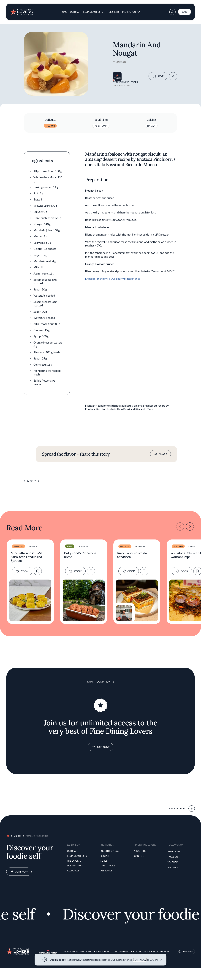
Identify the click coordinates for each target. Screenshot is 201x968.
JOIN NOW (139, 959)
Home (63, 11)
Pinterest (173, 867)
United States (187, 951)
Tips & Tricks (107, 865)
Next (190, 526)
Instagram (174, 851)
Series (103, 861)
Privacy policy (103, 951)
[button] (172, 12)
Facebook (173, 857)
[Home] (21, 10)
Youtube (173, 862)
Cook (24, 571)
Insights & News (109, 851)
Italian (151, 125)
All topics (106, 870)
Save (160, 76)
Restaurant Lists (93, 11)
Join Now (103, 746)
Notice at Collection (156, 951)
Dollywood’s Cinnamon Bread (80, 555)
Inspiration (129, 11)
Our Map (75, 11)
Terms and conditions (77, 951)
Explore (17, 835)
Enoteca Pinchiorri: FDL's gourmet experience (112, 278)
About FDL (140, 851)
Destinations (75, 865)
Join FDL (139, 856)
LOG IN (153, 959)
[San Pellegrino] (48, 953)
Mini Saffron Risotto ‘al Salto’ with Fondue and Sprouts (26, 556)
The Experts (112, 11)
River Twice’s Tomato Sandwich (132, 555)
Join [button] (184, 11)
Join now (21, 871)
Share (163, 454)
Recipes (104, 856)
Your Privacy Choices (128, 951)
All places (73, 870)
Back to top (177, 808)
